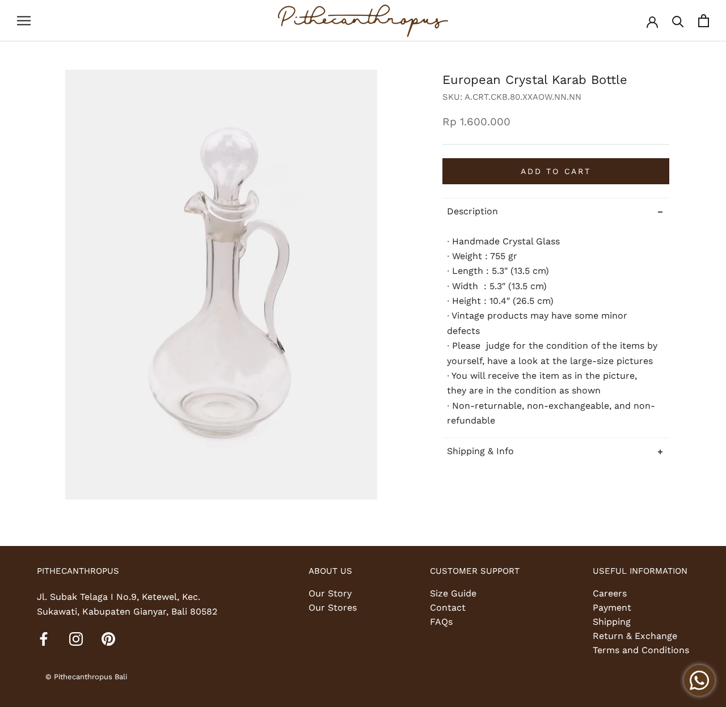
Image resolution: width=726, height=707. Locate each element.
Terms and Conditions (641, 650)
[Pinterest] (108, 638)
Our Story (330, 593)
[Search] (678, 21)
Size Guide (453, 593)
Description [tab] (472, 211)
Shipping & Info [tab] (480, 451)
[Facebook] (43, 638)
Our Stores (333, 607)
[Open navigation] (24, 21)
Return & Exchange (635, 636)
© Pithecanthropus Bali (86, 676)
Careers (610, 593)
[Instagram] (76, 638)
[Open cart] (703, 20)
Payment (612, 607)
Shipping (612, 621)
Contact (448, 607)
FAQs (441, 621)
